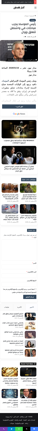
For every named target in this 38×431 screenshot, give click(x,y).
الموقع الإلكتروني (31, 280)
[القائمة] (35, 8)
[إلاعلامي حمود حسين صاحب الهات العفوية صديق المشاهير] (30, 325)
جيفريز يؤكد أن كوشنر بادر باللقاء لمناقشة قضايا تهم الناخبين (28, 402)
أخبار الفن (16, 417)
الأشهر (32, 307)
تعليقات (6, 307)
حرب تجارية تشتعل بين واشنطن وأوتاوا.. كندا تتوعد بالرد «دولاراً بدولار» (10, 217)
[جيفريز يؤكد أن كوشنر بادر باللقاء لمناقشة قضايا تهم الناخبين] (28, 393)
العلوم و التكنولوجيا (8, 420)
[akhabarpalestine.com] (19, 8)
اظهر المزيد (19, 106)
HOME (30, 417)
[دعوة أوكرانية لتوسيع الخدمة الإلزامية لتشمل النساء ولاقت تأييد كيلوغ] (28, 188)
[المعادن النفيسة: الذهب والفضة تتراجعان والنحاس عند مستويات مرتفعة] (10, 372)
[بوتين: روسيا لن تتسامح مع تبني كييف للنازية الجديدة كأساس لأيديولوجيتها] (10, 188)
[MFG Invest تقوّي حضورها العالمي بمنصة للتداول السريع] (28, 372)
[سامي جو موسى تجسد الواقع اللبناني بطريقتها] (30, 335)
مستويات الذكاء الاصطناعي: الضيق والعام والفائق (10, 402)
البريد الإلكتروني (31, 272)
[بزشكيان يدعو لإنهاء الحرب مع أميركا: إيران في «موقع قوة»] (28, 209)
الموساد (5, 81)
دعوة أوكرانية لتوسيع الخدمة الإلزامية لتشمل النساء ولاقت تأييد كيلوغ (28, 196)
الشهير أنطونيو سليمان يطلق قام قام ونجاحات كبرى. (13, 314)
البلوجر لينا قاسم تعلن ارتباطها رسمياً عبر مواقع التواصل (14, 351)
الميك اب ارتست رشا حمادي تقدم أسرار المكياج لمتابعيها (13, 342)
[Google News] (19, 114)
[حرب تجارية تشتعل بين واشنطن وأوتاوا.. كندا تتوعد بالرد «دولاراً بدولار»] (10, 209)
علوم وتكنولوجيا (19, 423)
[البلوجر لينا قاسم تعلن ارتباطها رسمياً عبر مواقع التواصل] (30, 353)
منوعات (26, 16)
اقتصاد (25, 420)
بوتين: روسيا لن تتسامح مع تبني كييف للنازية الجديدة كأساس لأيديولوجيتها (10, 196)
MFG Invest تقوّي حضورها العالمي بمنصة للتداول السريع (28, 380)
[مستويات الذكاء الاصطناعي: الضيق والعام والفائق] (10, 393)
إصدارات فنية (31, 420)
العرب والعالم (23, 417)
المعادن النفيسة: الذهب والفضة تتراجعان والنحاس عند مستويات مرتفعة (10, 380)
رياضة (26, 423)
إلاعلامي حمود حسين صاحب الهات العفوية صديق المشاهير (12, 324)
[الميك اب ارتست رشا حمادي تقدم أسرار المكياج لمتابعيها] (30, 344)
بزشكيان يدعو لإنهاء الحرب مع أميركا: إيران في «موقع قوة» (28, 217)
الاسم (34, 263)
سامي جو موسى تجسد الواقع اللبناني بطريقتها (14, 333)
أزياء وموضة (9, 417)
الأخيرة (19, 307)
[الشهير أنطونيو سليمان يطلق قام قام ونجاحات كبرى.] (30, 316)
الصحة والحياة (18, 420)
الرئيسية (32, 16)
